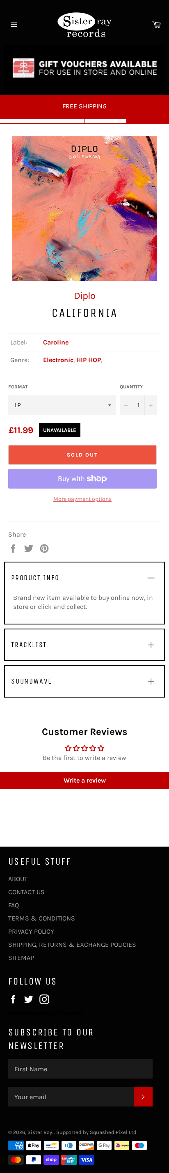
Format (17, 387)
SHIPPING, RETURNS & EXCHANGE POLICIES (72, 944)
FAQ (13, 905)
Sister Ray (39, 1132)
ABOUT (17, 879)
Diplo (84, 295)
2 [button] (63, 121)
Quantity (131, 387)
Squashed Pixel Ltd (113, 1132)
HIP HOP (88, 360)
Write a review (85, 780)
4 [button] (148, 121)
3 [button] (105, 121)
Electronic (58, 360)
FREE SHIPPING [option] (84, 106)
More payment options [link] (82, 499)
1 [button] (21, 121)
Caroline (56, 342)
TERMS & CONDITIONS (41, 918)
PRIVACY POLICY (31, 931)
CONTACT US (26, 892)
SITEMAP (21, 958)
